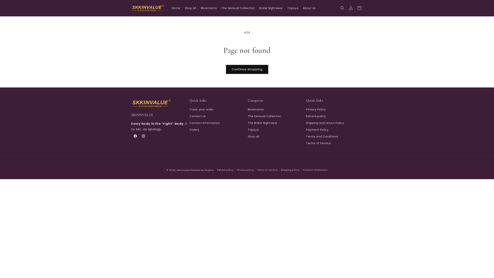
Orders (194, 130)
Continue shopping (247, 69)
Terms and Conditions (322, 136)
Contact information (315, 170)
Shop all (253, 136)
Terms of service (267, 170)
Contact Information (204, 123)
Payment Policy (317, 130)
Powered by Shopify (202, 170)
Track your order (201, 109)
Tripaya (253, 130)
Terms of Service (318, 143)
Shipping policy (290, 170)
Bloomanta (256, 109)
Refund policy (316, 116)
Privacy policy (245, 170)
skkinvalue (183, 170)
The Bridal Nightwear (262, 123)
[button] (342, 8)
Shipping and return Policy (325, 123)
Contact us (197, 116)
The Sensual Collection (264, 116)
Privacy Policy (316, 109)
